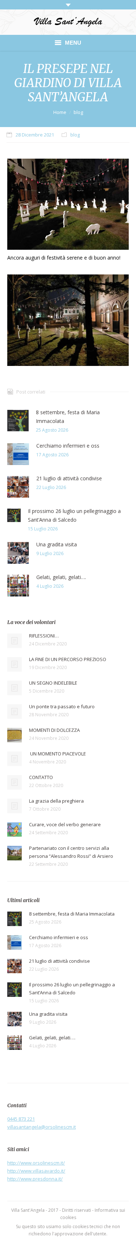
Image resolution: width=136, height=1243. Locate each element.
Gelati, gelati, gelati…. (61, 577)
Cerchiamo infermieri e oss (67, 445)
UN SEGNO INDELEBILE (53, 683)
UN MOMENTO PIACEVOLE (57, 753)
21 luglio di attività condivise (69, 478)
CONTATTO (41, 777)
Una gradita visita (56, 544)
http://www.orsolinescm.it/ (36, 1163)
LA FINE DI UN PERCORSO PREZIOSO (67, 659)
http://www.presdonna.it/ (35, 1178)
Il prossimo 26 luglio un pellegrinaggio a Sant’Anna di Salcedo (74, 515)
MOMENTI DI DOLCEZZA (54, 730)
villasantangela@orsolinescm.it (41, 1127)
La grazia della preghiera (56, 801)
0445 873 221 (21, 1119)
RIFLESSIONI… (44, 635)
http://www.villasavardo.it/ (36, 1170)
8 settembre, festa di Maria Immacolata (68, 416)
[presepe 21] (68, 204)
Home (59, 112)
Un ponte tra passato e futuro (62, 706)
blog (78, 112)
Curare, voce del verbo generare (65, 824)
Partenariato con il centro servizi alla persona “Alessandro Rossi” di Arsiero (71, 852)
